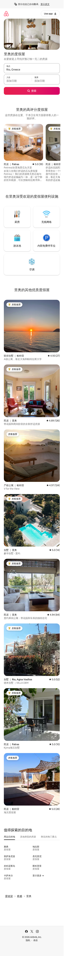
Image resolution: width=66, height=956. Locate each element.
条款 (35, 940)
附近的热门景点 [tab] (49, 836)
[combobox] (31, 70)
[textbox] (17, 81)
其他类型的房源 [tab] (28, 836)
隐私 (28, 940)
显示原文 (45, 4)
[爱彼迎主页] (6, 14)
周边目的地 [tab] (9, 836)
